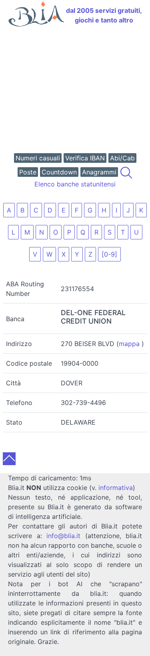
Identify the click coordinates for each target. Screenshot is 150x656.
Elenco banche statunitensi (75, 184)
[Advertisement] (75, 90)
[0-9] (109, 254)
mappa (129, 344)
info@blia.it (63, 536)
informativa (115, 488)
